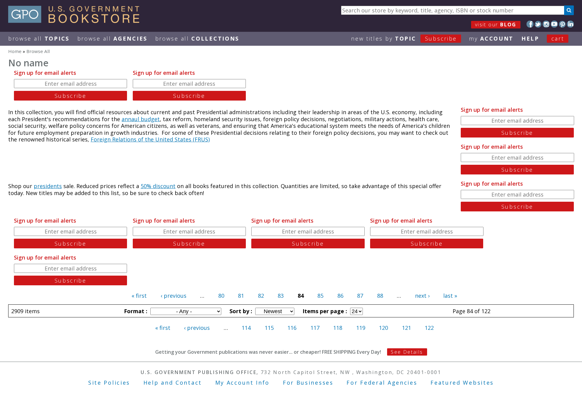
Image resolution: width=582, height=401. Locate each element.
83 (281, 295)
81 (241, 295)
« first (139, 295)
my (491, 38)
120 (383, 327)
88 (380, 295)
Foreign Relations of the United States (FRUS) (150, 139)
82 (261, 295)
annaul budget (141, 119)
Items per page (324, 311)
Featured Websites (462, 382)
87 (360, 295)
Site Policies (109, 382)
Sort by (240, 311)
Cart (557, 38)
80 (221, 295)
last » (450, 295)
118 (337, 327)
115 (269, 327)
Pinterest (562, 24)
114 (246, 327)
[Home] (76, 21)
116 (291, 327)
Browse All (38, 38)
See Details (407, 352)
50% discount (158, 186)
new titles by (404, 38)
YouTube (554, 24)
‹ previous (173, 295)
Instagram (546, 24)
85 (320, 295)
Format (135, 311)
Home (15, 51)
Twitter (538, 24)
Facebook (530, 24)
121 (406, 327)
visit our (496, 24)
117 (314, 327)
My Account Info (242, 382)
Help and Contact (172, 382)
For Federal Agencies (381, 382)
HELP (530, 38)
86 (340, 295)
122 (429, 327)
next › (422, 295)
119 (360, 327)
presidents (48, 186)
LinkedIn (570, 24)
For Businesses (308, 382)
